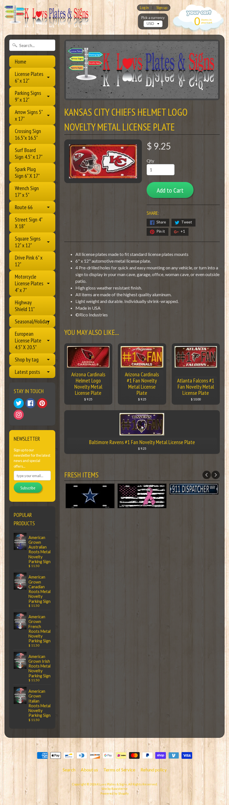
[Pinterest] (42, 403)
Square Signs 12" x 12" (27, 242)
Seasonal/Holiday (32, 321)
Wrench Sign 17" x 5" (27, 192)
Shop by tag (27, 359)
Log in (144, 8)
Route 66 (24, 207)
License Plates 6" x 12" (29, 77)
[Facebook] (30, 403)
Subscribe (27, 488)
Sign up (161, 8)
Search (69, 769)
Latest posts (27, 371)
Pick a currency (153, 18)
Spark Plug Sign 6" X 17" (27, 172)
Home (20, 61)
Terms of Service (119, 769)
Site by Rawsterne (114, 788)
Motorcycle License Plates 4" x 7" (29, 283)
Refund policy (153, 769)
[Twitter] (19, 403)
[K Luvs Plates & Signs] (46, 17)
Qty (150, 160)
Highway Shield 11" (25, 306)
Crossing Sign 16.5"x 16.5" (28, 134)
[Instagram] (19, 415)
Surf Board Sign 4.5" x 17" (28, 153)
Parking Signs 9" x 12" (28, 96)
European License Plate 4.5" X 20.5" (28, 340)
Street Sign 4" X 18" (28, 223)
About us (89, 769)
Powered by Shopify (115, 793)
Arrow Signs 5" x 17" (29, 115)
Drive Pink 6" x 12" (28, 261)
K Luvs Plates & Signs (112, 784)
